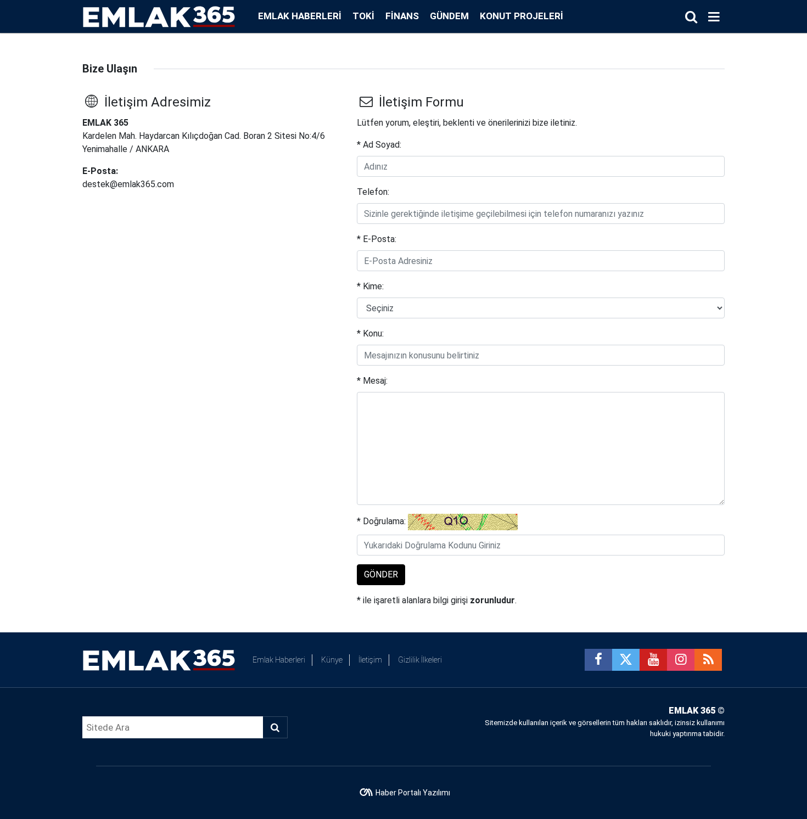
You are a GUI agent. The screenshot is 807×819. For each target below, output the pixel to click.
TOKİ (363, 15)
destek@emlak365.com (128, 184)
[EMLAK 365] (159, 15)
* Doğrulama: (381, 521)
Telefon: (373, 192)
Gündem (449, 15)
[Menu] (714, 17)
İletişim (370, 659)
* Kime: (370, 286)
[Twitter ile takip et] (626, 660)
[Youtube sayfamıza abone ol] (653, 660)
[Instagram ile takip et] (680, 660)
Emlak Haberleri (299, 15)
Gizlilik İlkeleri (420, 659)
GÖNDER (381, 574)
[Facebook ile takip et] (598, 660)
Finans (402, 15)
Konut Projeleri (521, 15)
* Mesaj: (372, 380)
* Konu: (370, 333)
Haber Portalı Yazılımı (413, 792)
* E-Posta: (376, 239)
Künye (332, 659)
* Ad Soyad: (379, 144)
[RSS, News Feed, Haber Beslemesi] (708, 660)
